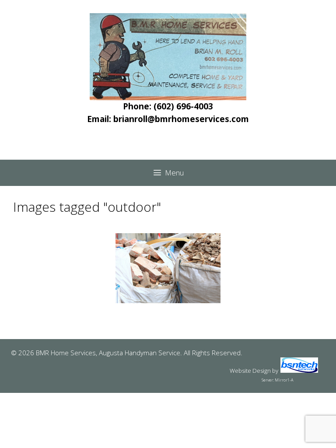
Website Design (250, 370)
